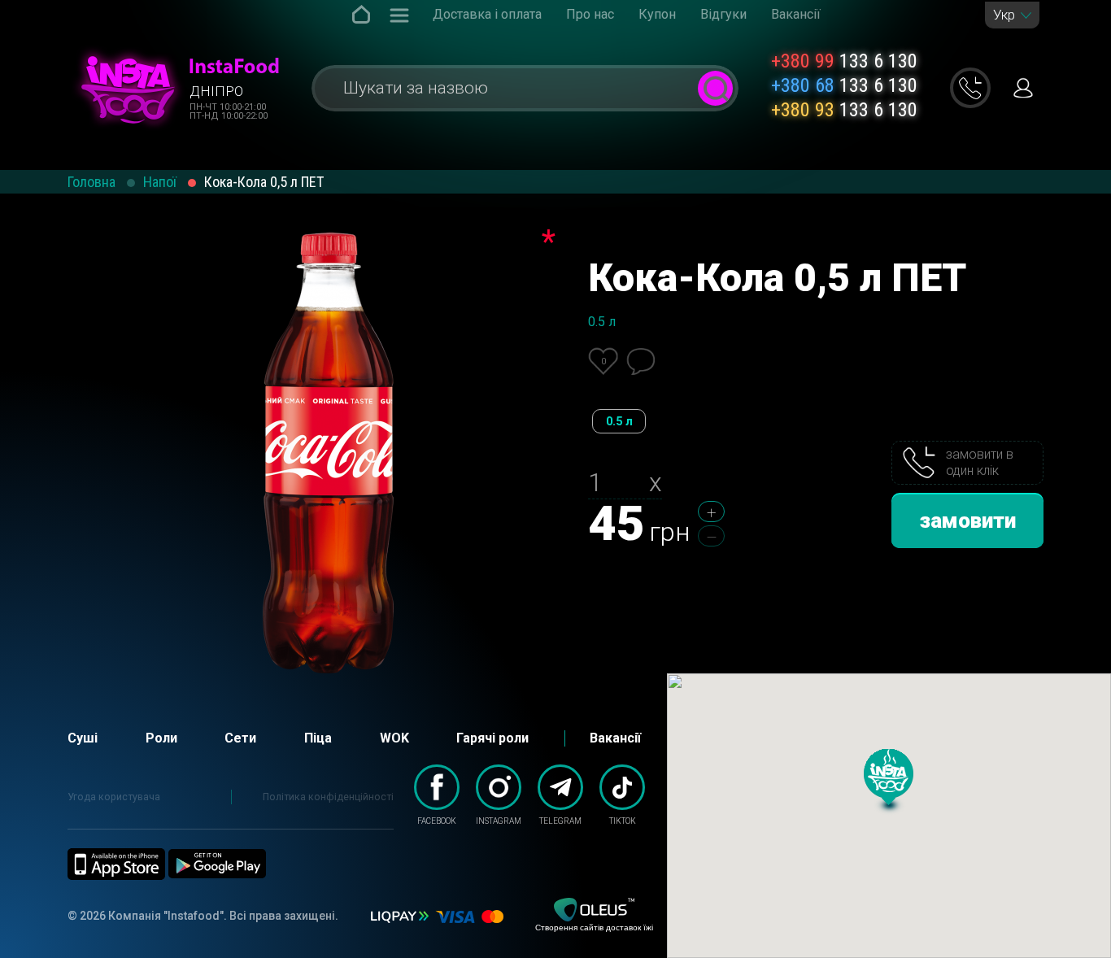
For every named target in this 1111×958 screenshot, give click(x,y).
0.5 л (619, 421)
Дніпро (216, 91)
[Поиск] (715, 88)
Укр (1004, 15)
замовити (968, 520)
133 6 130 (844, 61)
